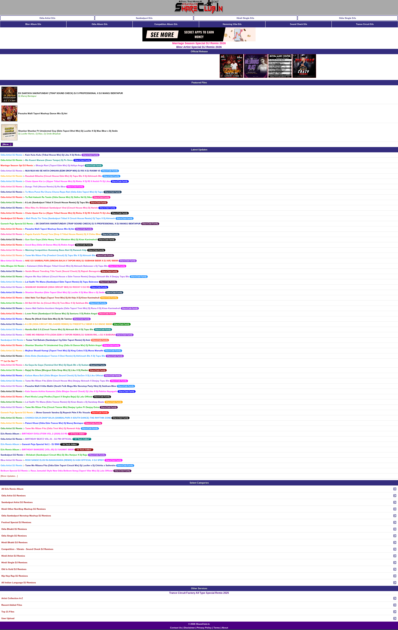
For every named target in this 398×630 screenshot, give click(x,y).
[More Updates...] (9, 476)
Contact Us (176, 627)
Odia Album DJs (99, 24)
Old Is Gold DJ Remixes (13, 569)
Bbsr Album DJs (33, 24)
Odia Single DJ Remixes (14, 535)
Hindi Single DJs (245, 18)
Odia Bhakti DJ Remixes (14, 529)
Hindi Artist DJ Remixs (13, 556)
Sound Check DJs (298, 24)
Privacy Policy (204, 627)
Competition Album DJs (165, 24)
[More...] (6, 144)
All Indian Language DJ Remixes (18, 582)
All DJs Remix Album (12, 489)
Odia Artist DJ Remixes (13, 495)
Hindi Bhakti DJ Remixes (14, 542)
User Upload (7, 618)
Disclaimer (189, 627)
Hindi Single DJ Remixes (14, 562)
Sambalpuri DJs (144, 18)
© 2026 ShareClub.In (199, 624)
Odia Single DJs (347, 18)
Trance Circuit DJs (365, 24)
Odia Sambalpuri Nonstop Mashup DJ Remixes (26, 515)
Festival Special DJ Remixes (16, 522)
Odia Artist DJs (47, 18)
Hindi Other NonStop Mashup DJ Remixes (23, 509)
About (225, 627)
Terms (216, 627)
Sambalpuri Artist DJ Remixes (17, 502)
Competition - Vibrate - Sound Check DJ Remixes (27, 549)
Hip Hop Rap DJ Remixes (14, 576)
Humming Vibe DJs (232, 24)
